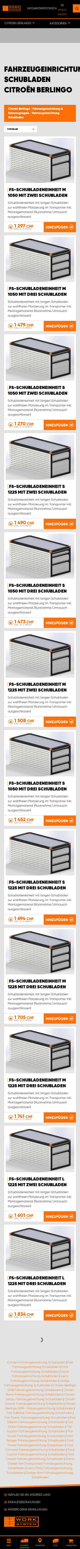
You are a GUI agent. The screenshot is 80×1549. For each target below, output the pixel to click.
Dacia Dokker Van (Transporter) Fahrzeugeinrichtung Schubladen (41, 1463)
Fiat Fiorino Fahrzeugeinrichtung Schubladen (36, 1417)
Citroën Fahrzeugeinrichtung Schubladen (36, 1362)
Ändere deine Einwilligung (27, 1509)
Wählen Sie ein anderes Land (29, 1494)
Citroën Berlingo (19, 109)
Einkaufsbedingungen (24, 1502)
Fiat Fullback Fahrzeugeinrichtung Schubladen (39, 1413)
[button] (20, 129)
